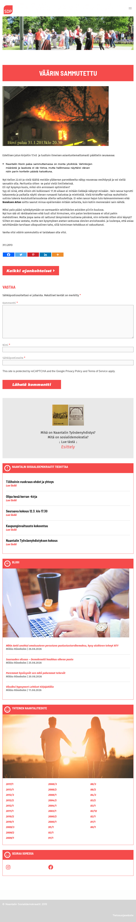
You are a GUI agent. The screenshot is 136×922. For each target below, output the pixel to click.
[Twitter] (21, 255)
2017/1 (9, 784)
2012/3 (10, 794)
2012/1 (10, 805)
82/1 (93, 816)
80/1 (93, 827)
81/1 (92, 821)
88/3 (93, 784)
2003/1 (52, 811)
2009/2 (10, 832)
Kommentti (10, 303)
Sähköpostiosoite (13, 357)
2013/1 (10, 789)
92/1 (50, 832)
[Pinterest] (33, 255)
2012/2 (10, 800)
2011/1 (9, 811)
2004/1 (52, 805)
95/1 (51, 827)
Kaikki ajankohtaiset (30, 270)
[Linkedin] (45, 255)
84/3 (93, 794)
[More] (58, 255)
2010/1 (10, 821)
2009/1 (10, 837)
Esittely (68, 446)
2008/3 (52, 784)
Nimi (6, 345)
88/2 (93, 789)
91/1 (50, 837)
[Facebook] (8, 255)
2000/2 (52, 816)
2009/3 (10, 827)
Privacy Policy (74, 371)
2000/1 (52, 821)
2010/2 (10, 816)
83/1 (93, 805)
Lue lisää (11, 485)
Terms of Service (98, 371)
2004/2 (52, 800)
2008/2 (52, 789)
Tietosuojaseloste (123, 915)
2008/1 (52, 794)
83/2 (93, 800)
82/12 (93, 811)
